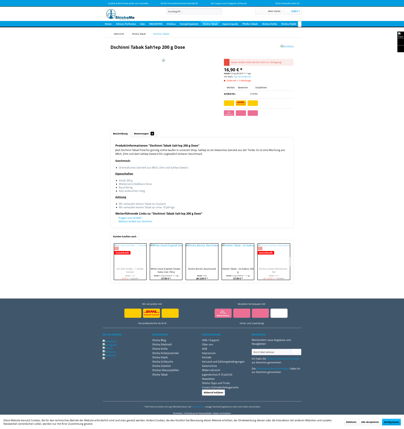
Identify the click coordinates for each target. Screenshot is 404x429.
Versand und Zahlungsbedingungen (223, 361)
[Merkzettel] (258, 11)
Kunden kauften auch (124, 236)
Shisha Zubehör (161, 366)
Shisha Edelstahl (162, 344)
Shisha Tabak (160, 374)
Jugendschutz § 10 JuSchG (217, 374)
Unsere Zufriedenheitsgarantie (220, 387)
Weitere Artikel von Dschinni (135, 221)
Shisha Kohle (160, 348)
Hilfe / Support (210, 340)
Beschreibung (120, 133)
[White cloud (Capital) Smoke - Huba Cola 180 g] (166, 255)
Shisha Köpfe (160, 357)
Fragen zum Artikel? (130, 218)
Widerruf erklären (213, 392)
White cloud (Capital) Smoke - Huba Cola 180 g (166, 270)
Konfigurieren (391, 421)
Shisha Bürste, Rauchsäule (202, 268)
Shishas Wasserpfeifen (165, 370)
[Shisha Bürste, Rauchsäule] (202, 255)
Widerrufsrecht (211, 370)
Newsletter (208, 379)
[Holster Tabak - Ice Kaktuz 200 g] (238, 255)
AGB (204, 348)
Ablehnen (351, 421)
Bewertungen (143, 133)
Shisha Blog (159, 340)
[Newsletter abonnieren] (296, 352)
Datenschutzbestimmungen (283, 358)
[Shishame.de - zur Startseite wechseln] (119, 15)
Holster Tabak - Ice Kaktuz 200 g (238, 270)
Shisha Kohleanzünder (165, 353)
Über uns (207, 344)
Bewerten (243, 87)
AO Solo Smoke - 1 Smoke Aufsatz (130, 270)
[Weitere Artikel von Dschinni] (287, 50)
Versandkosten (198, 406)
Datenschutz (209, 366)
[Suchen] (219, 11)
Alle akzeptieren (370, 421)
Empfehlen (261, 87)
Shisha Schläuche (162, 361)
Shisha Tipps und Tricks (216, 383)
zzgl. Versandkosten (242, 76)
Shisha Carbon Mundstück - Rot (273, 270)
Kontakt (206, 357)
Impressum (209, 353)
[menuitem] (194, 11)
